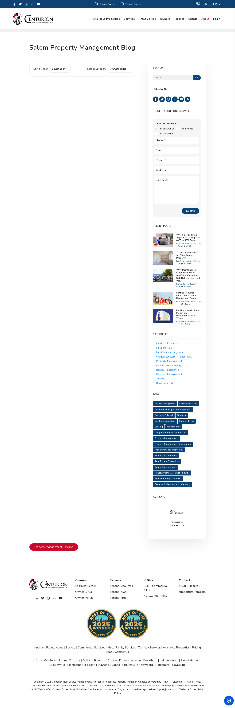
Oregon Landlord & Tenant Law (174, 356)
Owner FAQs (83, 592)
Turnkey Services (149, 647)
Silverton (99, 660)
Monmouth (74, 665)
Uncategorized (164, 383)
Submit (190, 211)
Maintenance (174, 426)
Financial (182, 415)
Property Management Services (53, 547)
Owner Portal (107, 4)
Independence (169, 660)
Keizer (123, 660)
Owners (165, 19)
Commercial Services (91, 647)
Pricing (196, 647)
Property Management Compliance (173, 444)
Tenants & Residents (166, 484)
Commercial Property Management (173, 409)
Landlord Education (167, 343)
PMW (165, 682)
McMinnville (130, 665)
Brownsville (57, 665)
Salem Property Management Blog (82, 47)
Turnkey (160, 378)
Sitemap (177, 682)
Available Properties (106, 19)
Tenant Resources (121, 586)
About (205, 19)
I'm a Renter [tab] (187, 128)
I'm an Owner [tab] (166, 128)
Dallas (87, 660)
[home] (33, 19)
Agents (192, 19)
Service (70, 647)
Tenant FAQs (118, 592)
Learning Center (85, 586)
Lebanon (135, 660)
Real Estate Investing (168, 365)
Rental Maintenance (167, 369)
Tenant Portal (133, 4)
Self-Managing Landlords (168, 478)
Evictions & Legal (164, 415)
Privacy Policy (193, 682)
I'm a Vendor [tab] (166, 133)
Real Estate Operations (167, 461)
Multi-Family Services (121, 647)
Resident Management (169, 374)
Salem (62, 660)
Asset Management (165, 403)
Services (129, 19)
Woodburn (150, 660)
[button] (14, 4)
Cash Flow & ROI (188, 403)
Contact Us (122, 652)
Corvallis (74, 660)
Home (59, 647)
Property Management (169, 361)
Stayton (102, 665)
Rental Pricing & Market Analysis (172, 472)
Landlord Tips (164, 348)
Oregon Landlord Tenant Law (170, 432)
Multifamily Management (170, 352)
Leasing (159, 426)
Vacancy (185, 484)
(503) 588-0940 (189, 586)
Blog (109, 652)
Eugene (115, 665)
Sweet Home (189, 660)
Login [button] (216, 19)
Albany (112, 660)
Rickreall (89, 665)
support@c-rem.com (192, 592)
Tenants (179, 19)
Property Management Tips (169, 449)
